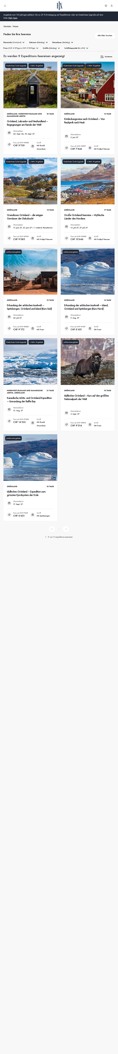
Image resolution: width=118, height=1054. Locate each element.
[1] (52, 529)
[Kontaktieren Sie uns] (106, 5)
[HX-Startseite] (60, 5)
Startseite (7, 26)
